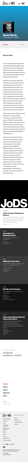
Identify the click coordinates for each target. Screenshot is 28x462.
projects (8, 352)
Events (5, 396)
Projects (5, 390)
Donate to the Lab (7, 454)
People (4, 432)
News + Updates (6, 418)
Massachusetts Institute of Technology (11, 449)
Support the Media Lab (5, 425)
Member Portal (6, 438)
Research (5, 421)
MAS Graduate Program (6, 429)
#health (4, 334)
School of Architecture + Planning (10, 451)
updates (8, 355)
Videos (4, 436)
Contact (16, 424)
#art (4, 299)
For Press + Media (7, 440)
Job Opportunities (18, 422)
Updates (5, 387)
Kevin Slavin (5, 244)
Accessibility (6, 453)
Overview (5, 384)
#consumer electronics (10, 299)
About (4, 423)
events (18, 355)
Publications (6, 393)
